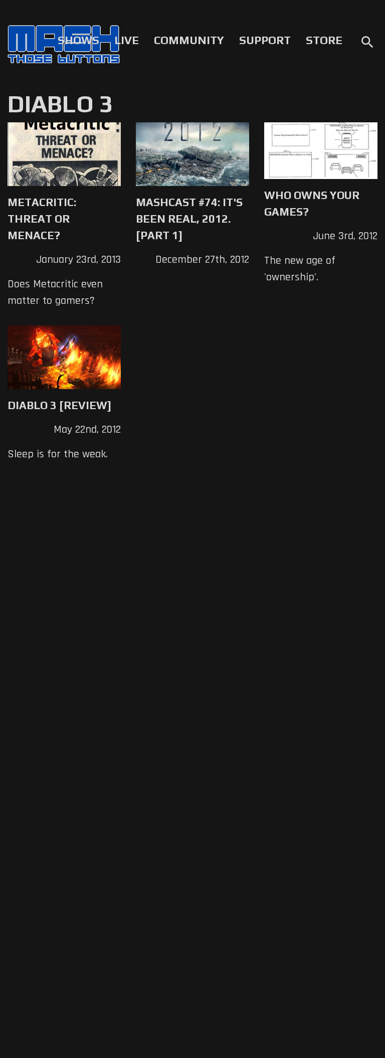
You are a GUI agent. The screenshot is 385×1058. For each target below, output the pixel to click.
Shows (78, 40)
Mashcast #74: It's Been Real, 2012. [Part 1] (189, 219)
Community (189, 40)
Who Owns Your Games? (311, 203)
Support (265, 40)
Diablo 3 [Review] (59, 405)
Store (324, 40)
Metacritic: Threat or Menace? (42, 219)
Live (126, 40)
